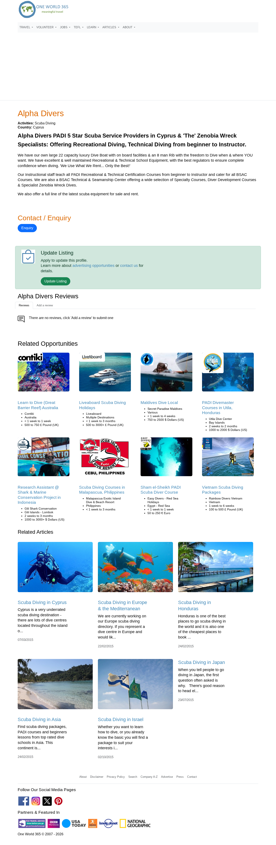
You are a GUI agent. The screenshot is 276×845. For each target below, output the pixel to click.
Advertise (167, 776)
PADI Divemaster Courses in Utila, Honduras (218, 407)
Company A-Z (149, 776)
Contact (192, 776)
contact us (129, 265)
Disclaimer (96, 776)
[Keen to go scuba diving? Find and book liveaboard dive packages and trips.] (105, 374)
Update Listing (55, 281)
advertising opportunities (93, 265)
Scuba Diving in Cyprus (42, 602)
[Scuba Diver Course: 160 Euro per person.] (166, 458)
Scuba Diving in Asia (39, 719)
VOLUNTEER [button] (45, 27)
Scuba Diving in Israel (120, 719)
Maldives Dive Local (159, 402)
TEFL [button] (78, 27)
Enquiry (27, 228)
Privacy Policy (116, 776)
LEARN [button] (92, 27)
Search (132, 776)
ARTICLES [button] (109, 27)
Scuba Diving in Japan (201, 662)
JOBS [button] (64, 27)
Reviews (24, 305)
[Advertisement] (138, 64)
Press (180, 776)
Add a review (45, 305)
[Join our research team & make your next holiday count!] (43, 458)
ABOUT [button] (128, 27)
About (83, 776)
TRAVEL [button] (25, 27)
